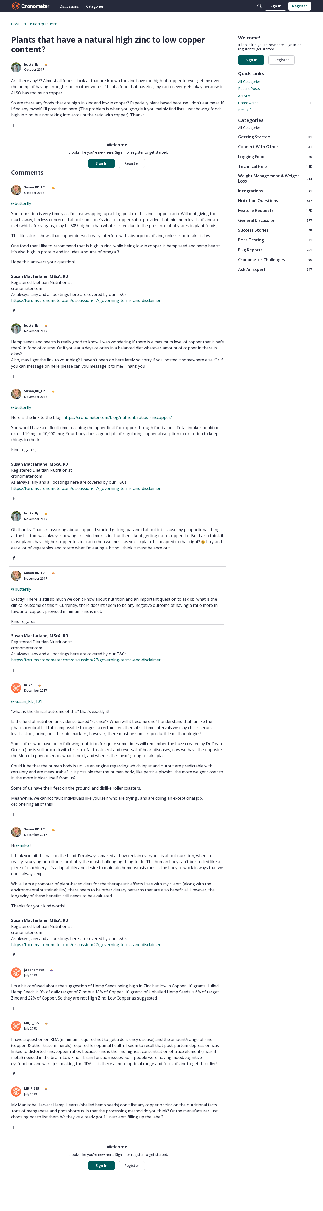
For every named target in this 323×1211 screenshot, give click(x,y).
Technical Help (275, 166)
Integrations (275, 190)
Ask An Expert (275, 269)
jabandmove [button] (34, 969)
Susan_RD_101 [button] (35, 187)
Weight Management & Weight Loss (275, 178)
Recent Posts (249, 88)
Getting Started (275, 136)
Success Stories (275, 230)
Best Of (244, 109)
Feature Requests (275, 210)
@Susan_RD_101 (26, 701)
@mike (22, 845)
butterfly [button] (31, 64)
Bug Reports (275, 249)
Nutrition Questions (275, 200)
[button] (16, 67)
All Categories (249, 81)
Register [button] (131, 163)
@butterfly (21, 203)
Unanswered (275, 102)
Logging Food (275, 156)
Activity (244, 95)
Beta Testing (275, 240)
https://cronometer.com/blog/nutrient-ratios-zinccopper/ (117, 417)
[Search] (259, 6)
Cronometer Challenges (275, 259)
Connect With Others (275, 146)
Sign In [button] (101, 163)
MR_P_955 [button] (31, 1023)
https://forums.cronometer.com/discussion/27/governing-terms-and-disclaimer (86, 300)
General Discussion (275, 220)
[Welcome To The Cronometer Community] (31, 6)
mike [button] (28, 685)
